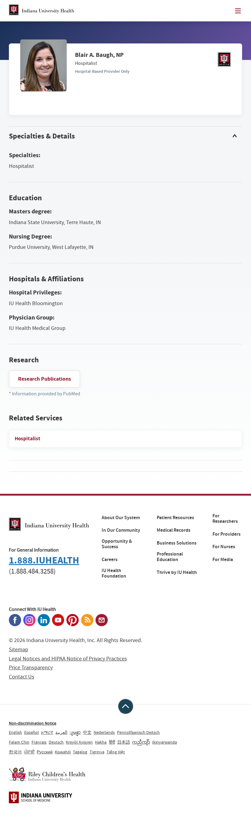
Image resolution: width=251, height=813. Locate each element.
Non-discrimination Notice (32, 723)
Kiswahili (63, 752)
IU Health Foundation (114, 573)
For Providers (226, 534)
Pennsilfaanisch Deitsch (138, 732)
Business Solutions (177, 543)
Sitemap (18, 649)
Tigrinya (97, 752)
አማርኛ (47, 732)
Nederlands (104, 732)
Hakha (101, 742)
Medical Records (173, 530)
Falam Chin (19, 742)
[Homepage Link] (41, 10)
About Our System (121, 517)
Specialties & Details (42, 136)
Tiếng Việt (116, 752)
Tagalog (80, 752)
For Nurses (223, 546)
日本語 (123, 742)
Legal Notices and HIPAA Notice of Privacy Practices (68, 658)
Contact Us (21, 676)
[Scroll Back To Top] (125, 706)
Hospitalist (27, 438)
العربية (61, 732)
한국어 (15, 752)
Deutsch (56, 742)
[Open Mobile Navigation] (238, 11)
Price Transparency (31, 667)
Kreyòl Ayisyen (79, 742)
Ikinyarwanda (164, 742)
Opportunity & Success (117, 544)
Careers (110, 559)
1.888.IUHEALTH (44, 560)
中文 (87, 732)
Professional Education (170, 557)
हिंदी (112, 742)
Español (31, 732)
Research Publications (44, 378)
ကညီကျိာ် (141, 742)
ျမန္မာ (75, 732)
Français (39, 742)
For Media (222, 559)
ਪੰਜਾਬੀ (29, 752)
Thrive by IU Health (177, 572)
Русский (45, 752)
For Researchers (225, 518)
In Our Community (121, 530)
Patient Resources (175, 517)
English (15, 732)
